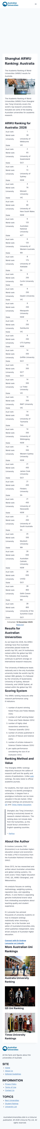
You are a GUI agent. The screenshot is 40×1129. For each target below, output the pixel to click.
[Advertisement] (20, 29)
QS (6, 805)
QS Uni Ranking (14, 1008)
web (32, 776)
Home (7, 1068)
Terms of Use (10, 1087)
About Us (9, 1071)
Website (20, 625)
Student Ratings (11, 1104)
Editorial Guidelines (13, 1074)
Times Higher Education (21, 805)
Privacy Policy (10, 1084)
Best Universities (12, 1100)
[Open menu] (36, 4)
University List (11, 1107)
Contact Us (9, 1090)
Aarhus (12, 833)
